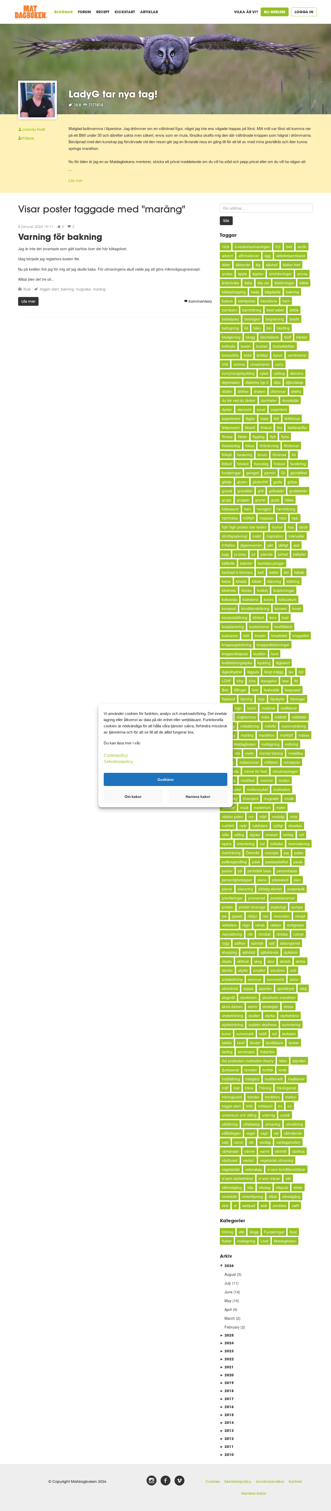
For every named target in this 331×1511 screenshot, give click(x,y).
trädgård (252, 1078)
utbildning (230, 1124)
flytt (273, 436)
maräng (99, 289)
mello (249, 753)
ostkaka (276, 843)
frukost (279, 463)
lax (291, 671)
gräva (292, 481)
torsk (283, 1069)
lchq (252, 680)
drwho (296, 391)
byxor (277, 355)
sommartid (275, 979)
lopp (261, 698)
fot (294, 454)
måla (265, 717)
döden (227, 391)
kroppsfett (300, 635)
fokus (249, 445)
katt (261, 572)
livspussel (292, 689)
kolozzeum (287, 599)
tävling (227, 1051)
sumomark (245, 1033)
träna (249, 1087)
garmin (270, 472)
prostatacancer (282, 898)
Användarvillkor (270, 1481)
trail (236, 1087)
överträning (231, 852)
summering (291, 1024)
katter (274, 572)
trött (249, 1106)
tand (240, 1042)
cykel (264, 373)
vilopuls (282, 1187)
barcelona (269, 300)
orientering (245, 843)
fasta (264, 418)
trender (253, 1097)
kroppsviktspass (235, 653)
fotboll (227, 463)
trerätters (272, 1097)
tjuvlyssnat (230, 1069)
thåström (267, 1051)
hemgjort (264, 509)
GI (283, 472)
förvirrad (279, 454)
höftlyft (248, 518)
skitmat (243, 961)
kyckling (264, 662)
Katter (227, 1240)
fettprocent (230, 427)
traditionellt (274, 1078)
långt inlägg (273, 671)
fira (279, 427)
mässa (303, 735)
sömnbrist (230, 988)
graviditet (244, 490)
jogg (225, 554)
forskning (244, 454)
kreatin (260, 635)
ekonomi (244, 409)
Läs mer (75, 180)
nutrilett (228, 825)
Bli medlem (274, 11)
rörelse (282, 934)
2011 (227, 1446)
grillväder (276, 490)
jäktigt (283, 545)
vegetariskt (231, 1169)
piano (262, 879)
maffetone (289, 708)
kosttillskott (283, 626)
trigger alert (49, 289)
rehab (260, 925)
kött (246, 635)
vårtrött (281, 1151)
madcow (268, 708)
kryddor (259, 653)
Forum (84, 11)
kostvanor (230, 635)
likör (225, 689)
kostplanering (233, 626)
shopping (229, 952)
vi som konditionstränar (286, 1169)
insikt (257, 536)
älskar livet (291, 264)
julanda (267, 554)
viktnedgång (232, 1187)
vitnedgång (291, 1196)
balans (227, 300)
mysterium (262, 807)
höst (282, 518)
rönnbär (264, 934)
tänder (255, 1042)
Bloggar (63, 11)
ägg (268, 255)
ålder (226, 264)
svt (274, 1033)
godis (277, 481)
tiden (283, 1060)
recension (282, 916)
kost (285, 617)
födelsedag (231, 445)
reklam (275, 925)
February (231, 1327)
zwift (295, 1205)
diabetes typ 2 (256, 382)
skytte (243, 970)
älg (257, 264)
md (237, 753)
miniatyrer (292, 762)
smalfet (259, 970)
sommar (254, 979)
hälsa (289, 499)
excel (261, 409)
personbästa (287, 870)
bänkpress (246, 300)
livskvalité (271, 689)
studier (254, 1015)
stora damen (232, 1006)
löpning (246, 698)
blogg (250, 337)
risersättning (232, 934)
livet (255, 689)
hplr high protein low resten (244, 527)
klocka (246, 590)
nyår (243, 825)
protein (227, 907)
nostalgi (278, 816)
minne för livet (255, 771)
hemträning (286, 509)
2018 (227, 1390)
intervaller (297, 536)
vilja (250, 1187)
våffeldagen (231, 1133)
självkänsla (270, 952)
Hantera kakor (253, 1493)
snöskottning (232, 979)
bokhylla (228, 346)
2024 (227, 1342)
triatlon (290, 1097)
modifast (248, 780)
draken (259, 391)
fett (276, 418)
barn (286, 300)
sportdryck (285, 988)
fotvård (243, 463)
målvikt (270, 726)
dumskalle (290, 400)
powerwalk (296, 888)
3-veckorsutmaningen (252, 246)
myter (280, 807)
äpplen (258, 273)
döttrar (243, 391)
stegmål (228, 997)
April (228, 1309)
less (285, 680)
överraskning (299, 843)
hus (291, 527)
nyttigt (278, 825)
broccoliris (230, 355)
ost (262, 843)
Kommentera (200, 301)
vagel (250, 1133)
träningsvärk (232, 1097)
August (230, 1274)
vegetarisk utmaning (276, 1160)
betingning (230, 328)
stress (289, 1006)
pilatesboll (280, 879)
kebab (299, 572)
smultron (277, 970)
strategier (270, 1006)
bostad (261, 346)
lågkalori (283, 662)
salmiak (257, 943)
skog (258, 961)
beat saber (275, 309)
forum (262, 454)
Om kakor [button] (133, 797)
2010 (227, 1454)
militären (271, 762)
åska (248, 282)
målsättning (249, 726)
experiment (231, 418)
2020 (227, 1374)
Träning (265, 1087)
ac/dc (302, 246)
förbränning (269, 445)
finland (266, 427)
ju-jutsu (240, 554)
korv (272, 617)
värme (249, 1151)
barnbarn (229, 309)
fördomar (291, 445)
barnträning (251, 309)
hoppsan (267, 518)
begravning (275, 319)
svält (263, 1033)
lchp (240, 680)
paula (298, 861)
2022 (227, 1358)
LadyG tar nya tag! (113, 94)
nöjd (262, 816)
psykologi (278, 907)
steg (303, 988)
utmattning (294, 1124)
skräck (285, 961)
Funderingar (274, 1231)
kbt (286, 572)
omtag (288, 834)
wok (264, 1205)
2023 (227, 1350)
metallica (295, 753)
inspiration (274, 536)
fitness (227, 436)
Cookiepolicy (116, 755)
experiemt (279, 409)
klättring (293, 581)
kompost (229, 608)
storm (252, 1006)
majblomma (246, 717)
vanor (238, 1142)
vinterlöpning (252, 1196)
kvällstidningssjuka (237, 662)
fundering (298, 463)
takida (227, 1042)
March (229, 1318)
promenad (256, 898)
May (227, 1300)
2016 (227, 1406)
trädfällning (231, 1078)
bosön (246, 346)
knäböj (262, 590)
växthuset (230, 1160)
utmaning (272, 1124)
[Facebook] (165, 1481)
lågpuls (253, 671)
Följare (28, 138)
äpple (242, 273)
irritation (228, 545)
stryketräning (232, 1015)
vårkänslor (230, 1151)
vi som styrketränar (237, 1178)
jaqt (296, 545)
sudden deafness (263, 1024)
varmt (264, 1151)
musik (289, 798)
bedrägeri (252, 319)
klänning (274, 581)
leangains (269, 680)
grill (261, 490)
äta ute (263, 282)
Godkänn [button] (165, 779)
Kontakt (295, 1481)
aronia (302, 273)
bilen (257, 328)
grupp (226, 499)
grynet (260, 499)
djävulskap (294, 382)
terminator (246, 1051)
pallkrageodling (234, 861)
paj (286, 852)
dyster (227, 409)
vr (235, 1205)
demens (296, 373)
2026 (227, 1265)
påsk (256, 861)
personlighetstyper (237, 879)
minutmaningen (285, 771)
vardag (265, 1142)
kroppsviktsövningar (273, 644)
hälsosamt (230, 509)
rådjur (252, 916)
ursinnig (268, 1115)
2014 (227, 1422)
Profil (33, 129)
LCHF (226, 680)
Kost (27, 289)
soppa (248, 988)
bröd (247, 355)
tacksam (289, 1033)
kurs (274, 653)
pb (240, 870)
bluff (287, 337)
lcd (301, 671)
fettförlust (292, 418)
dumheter (269, 400)
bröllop (262, 355)
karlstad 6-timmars (237, 572)
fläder (242, 436)
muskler (228, 807)
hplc (295, 518)
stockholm (248, 997)
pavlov (227, 870)
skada (227, 961)
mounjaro (250, 798)
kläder (257, 581)
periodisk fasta (259, 870)
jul (253, 554)
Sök (226, 220)
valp (225, 1142)
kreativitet (279, 635)
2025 (227, 1335)
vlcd (225, 1205)
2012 (227, 1438)
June (228, 1291)
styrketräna (289, 1015)
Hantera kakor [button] (198, 797)
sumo (226, 1033)
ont (301, 834)
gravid (227, 490)
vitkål (272, 1196)
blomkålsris (269, 337)
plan (297, 879)
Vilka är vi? (246, 11)
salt (272, 943)
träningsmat (286, 1087)
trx (280, 1106)
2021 (227, 1366)
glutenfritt (260, 481)
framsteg (261, 463)
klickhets (229, 590)
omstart (271, 834)
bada (255, 291)
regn (246, 925)
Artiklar (149, 11)
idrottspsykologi (234, 536)
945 (289, 246)
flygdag (259, 436)
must (244, 807)
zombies (279, 1205)
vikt (288, 1178)
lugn (238, 708)
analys (227, 273)
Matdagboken (245, 744)
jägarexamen (251, 545)
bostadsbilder (284, 346)
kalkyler (299, 554)
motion (284, 780)
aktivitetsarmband (290, 255)
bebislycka (230, 319)
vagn (264, 1133)
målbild (280, 717)
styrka (270, 1015)
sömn (294, 979)
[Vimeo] (179, 1481)
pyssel (237, 916)
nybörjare (260, 825)
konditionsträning (255, 608)
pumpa (297, 907)
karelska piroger (271, 563)
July (227, 1283)
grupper (243, 499)
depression (231, 382)
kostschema (259, 626)
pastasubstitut (276, 861)
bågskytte (273, 291)
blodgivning (231, 337)
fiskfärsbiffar (297, 427)
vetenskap (253, 1169)
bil (246, 328)
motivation (281, 789)
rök (250, 934)
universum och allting (239, 1115)
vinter (298, 1187)
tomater (250, 1069)
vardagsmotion (288, 1142)
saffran (240, 943)
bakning (67, 289)
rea (265, 916)
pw (224, 916)
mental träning (271, 753)
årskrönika (230, 282)
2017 (227, 1398)
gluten (242, 481)
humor (277, 527)
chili (225, 364)
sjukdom (291, 952)
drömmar (278, 391)
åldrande (243, 264)
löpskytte (277, 698)
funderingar (231, 472)
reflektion (229, 925)
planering (245, 888)
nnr (251, 816)
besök (294, 319)
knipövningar (283, 590)
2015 (227, 1414)
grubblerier (298, 490)
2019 (227, 1382)
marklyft (286, 735)
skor (270, 961)
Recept (102, 11)
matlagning (270, 744)
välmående (293, 1133)
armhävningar (280, 273)
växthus (298, 1151)
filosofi (250, 427)
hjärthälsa (230, 518)
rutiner (298, 934)
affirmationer (248, 255)
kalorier (246, 563)
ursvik (285, 1115)
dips (277, 382)
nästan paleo (232, 816)
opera (226, 843)
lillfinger (240, 689)
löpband (228, 698)
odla (225, 834)
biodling (283, 328)
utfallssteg (251, 1124)
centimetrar (297, 355)
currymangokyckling (238, 373)
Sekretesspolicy (237, 1481)
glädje (227, 481)
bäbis (303, 282)
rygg (225, 943)
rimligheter (295, 925)
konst (296, 608)
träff (225, 1087)
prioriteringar (232, 898)
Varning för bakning (60, 236)
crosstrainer (260, 364)
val (276, 1133)
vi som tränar (269, 1178)
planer (227, 888)
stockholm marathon (279, 997)
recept (300, 916)
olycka (255, 834)
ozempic (272, 852)
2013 (227, 1430)
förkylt (227, 454)
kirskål (241, 581)
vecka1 (249, 1160)
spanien (265, 988)
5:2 (278, 246)
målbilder (299, 717)
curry (279, 364)
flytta (285, 436)
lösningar (297, 698)
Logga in (304, 11)
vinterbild (229, 1196)
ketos (226, 581)
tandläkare (274, 1042)
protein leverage (252, 907)
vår (251, 1142)
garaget (252, 472)
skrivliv (227, 970)
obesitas (295, 825)
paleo (298, 852)
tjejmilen (299, 1060)
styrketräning (232, 1024)
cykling (279, 373)
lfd (296, 680)
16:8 (225, 246)
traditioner (296, 1078)
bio (269, 328)
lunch (251, 708)
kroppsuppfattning (236, 644)
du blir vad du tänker (238, 400)
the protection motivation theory (248, 1060)
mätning (291, 744)
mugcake (83, 289)
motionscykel (257, 789)
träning (227, 1231)
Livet (264, 1240)
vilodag (264, 1187)
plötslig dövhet (270, 888)
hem (247, 509)
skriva (300, 961)
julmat (283, 554)
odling (239, 834)
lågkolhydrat (232, 671)
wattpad (248, 1205)
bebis (294, 309)
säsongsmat (290, 943)
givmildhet (298, 472)
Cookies (213, 1481)
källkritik (228, 563)
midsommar (249, 762)
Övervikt (252, 852)
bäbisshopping (234, 291)
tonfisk (267, 1069)
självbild (248, 952)
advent (227, 255)
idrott (303, 527)
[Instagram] (151, 1481)
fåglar (250, 418)
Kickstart (125, 11)
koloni (268, 599)
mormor (266, 780)
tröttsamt (265, 1106)
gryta (275, 499)
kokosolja (229, 599)
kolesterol (250, 599)
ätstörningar (284, 282)
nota (293, 816)
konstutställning (234, 617)
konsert (281, 608)
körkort (258, 617)
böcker (301, 337)
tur (290, 1106)
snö (293, 970)
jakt (270, 545)
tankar (294, 1042)
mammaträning (293, 726)
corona (239, 364)
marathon (267, 735)
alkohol (271, 264)
